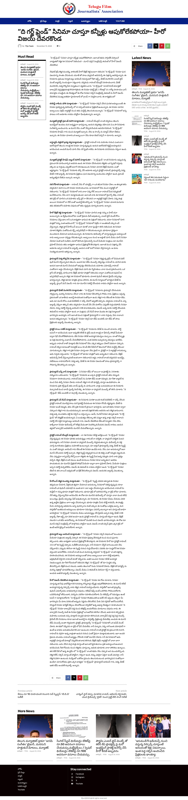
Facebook (80, 774)
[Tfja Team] (20, 46)
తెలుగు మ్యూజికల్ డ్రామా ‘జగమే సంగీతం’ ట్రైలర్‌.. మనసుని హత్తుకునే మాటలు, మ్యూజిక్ (30, 71)
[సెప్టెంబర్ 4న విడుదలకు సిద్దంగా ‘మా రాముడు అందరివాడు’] (137, 179)
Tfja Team (29, 46)
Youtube (79, 784)
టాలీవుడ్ (22, 64)
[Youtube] (72, 783)
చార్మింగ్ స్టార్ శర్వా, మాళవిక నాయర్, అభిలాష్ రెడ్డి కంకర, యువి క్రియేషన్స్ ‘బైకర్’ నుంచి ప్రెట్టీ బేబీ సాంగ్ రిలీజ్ (101, 695)
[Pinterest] (161, 46)
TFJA (140, 89)
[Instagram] (72, 777)
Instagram (80, 777)
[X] (155, 46)
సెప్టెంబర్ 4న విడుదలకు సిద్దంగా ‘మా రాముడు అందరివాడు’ (156, 178)
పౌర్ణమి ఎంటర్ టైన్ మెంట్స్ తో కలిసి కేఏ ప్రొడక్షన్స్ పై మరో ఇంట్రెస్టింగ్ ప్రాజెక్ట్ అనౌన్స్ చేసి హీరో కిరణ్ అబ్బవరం (30, 111)
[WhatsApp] (167, 46)
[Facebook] (150, 46)
